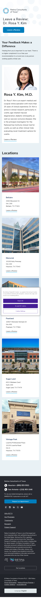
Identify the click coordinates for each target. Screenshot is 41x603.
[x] (17, 507)
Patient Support (10, 527)
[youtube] (21, 507)
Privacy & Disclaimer (10, 583)
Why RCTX (8, 513)
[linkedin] (13, 507)
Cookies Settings (20, 311)
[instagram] (9, 507)
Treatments (8, 520)
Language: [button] (21, 591)
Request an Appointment (20, 501)
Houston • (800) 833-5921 (18, 485)
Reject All (20, 301)
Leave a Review (13, 30)
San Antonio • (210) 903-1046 (20, 489)
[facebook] (5, 507)
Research (7, 524)
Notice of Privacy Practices (25, 583)
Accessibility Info (22, 585)
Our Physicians (9, 517)
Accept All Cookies (20, 306)
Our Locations (20, 568)
